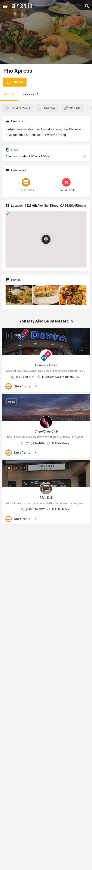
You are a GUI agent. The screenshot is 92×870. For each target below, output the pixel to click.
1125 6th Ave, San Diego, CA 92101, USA (53, 205)
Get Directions (77, 205)
